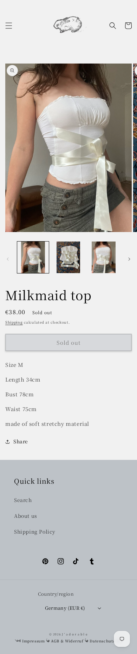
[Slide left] (7, 259)
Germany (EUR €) (65, 608)
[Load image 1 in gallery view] (33, 257)
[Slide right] (129, 259)
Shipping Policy (35, 531)
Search (23, 499)
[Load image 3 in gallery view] (103, 257)
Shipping (14, 322)
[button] (9, 25)
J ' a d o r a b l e (74, 634)
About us (25, 515)
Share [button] (20, 441)
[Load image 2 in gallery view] (68, 257)
